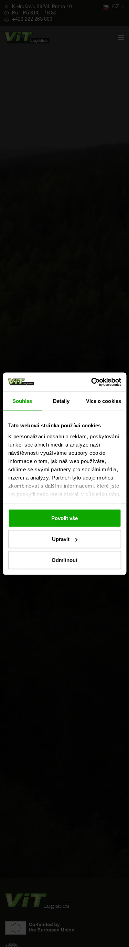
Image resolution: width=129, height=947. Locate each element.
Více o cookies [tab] (103, 401)
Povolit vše (64, 518)
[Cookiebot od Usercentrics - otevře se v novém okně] (92, 381)
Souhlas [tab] (22, 401)
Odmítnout (64, 560)
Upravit (60, 539)
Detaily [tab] (61, 401)
